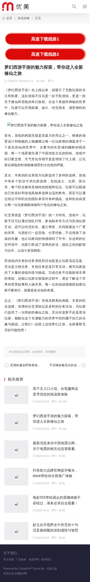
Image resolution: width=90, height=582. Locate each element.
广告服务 (21, 559)
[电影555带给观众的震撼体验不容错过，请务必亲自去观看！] (16, 504)
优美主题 (52, 568)
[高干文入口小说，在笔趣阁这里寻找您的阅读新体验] (16, 395)
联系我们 (46, 559)
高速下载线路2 (45, 54)
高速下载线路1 (45, 39)
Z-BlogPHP (25, 568)
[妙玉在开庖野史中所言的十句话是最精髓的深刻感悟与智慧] (16, 531)
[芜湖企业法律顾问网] (15, 6)
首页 (9, 18)
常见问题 (8, 559)
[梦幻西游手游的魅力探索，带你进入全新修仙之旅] (16, 422)
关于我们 (10, 553)
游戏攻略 (23, 18)
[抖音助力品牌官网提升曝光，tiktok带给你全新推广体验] (16, 477)
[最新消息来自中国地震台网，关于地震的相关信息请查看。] (16, 449)
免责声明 (34, 559)
